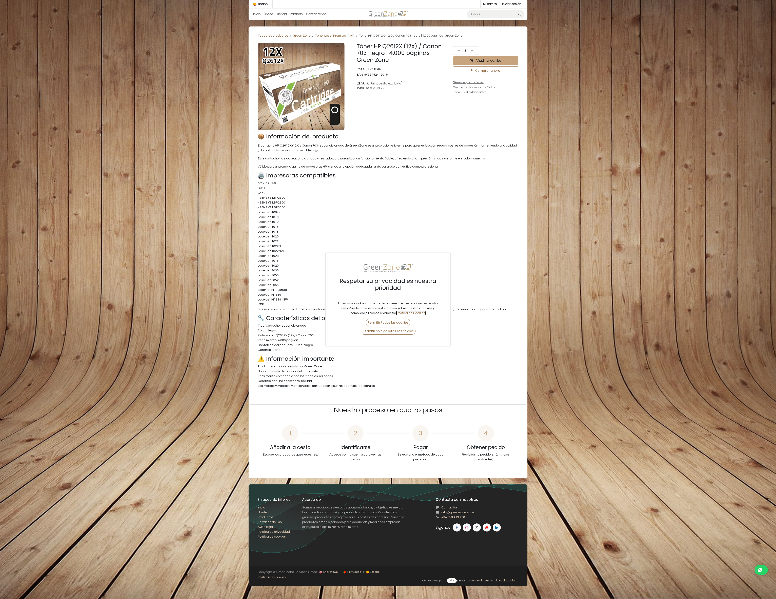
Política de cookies (272, 577)
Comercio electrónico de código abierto (492, 580)
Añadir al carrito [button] (488, 60)
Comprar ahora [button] (487, 70)
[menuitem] (257, 14)
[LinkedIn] (497, 527)
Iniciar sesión (511, 4)
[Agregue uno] (473, 50)
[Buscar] (519, 14)
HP (352, 35)
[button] (388, 322)
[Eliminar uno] (457, 50)
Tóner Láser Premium (330, 35)
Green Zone (302, 35)
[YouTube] (487, 527)
